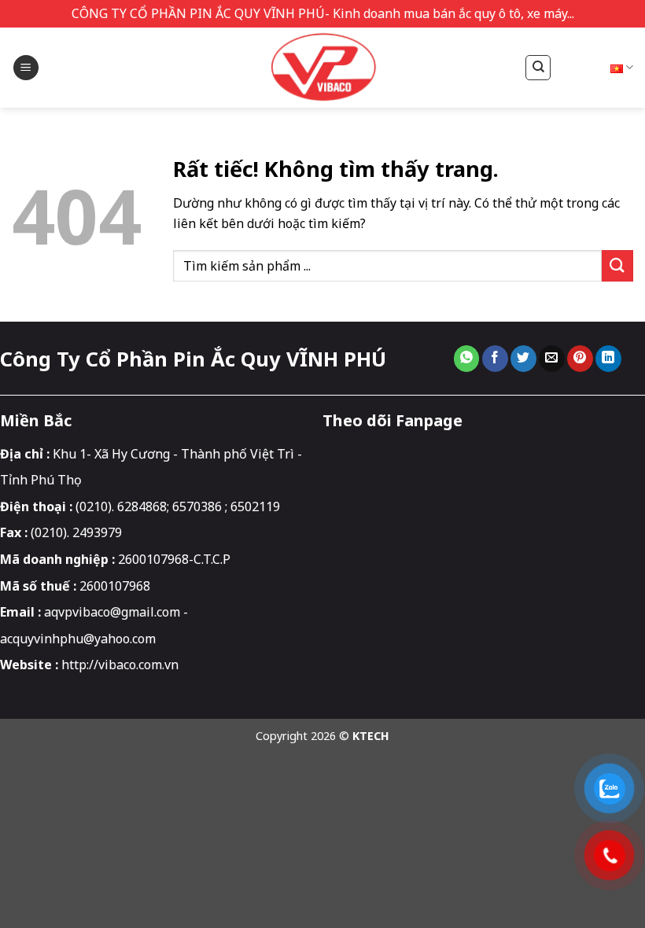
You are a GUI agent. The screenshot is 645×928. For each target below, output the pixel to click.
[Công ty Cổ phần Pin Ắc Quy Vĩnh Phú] (322, 68)
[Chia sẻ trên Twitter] (523, 358)
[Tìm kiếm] (538, 67)
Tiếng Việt (586, 68)
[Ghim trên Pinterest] (580, 358)
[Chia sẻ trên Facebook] (495, 358)
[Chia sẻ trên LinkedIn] (608, 358)
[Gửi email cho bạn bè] (552, 358)
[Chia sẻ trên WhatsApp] (467, 358)
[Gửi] (617, 265)
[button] (26, 68)
